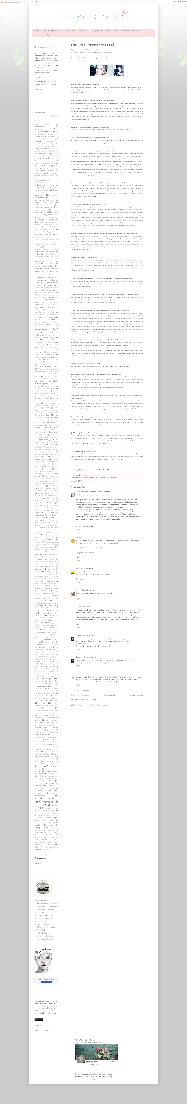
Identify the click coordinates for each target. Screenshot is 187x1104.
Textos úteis (70, 31)
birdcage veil (40, 185)
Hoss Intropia (53, 427)
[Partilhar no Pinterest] (81, 481)
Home (36, 31)
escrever (45, 357)
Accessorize (40, 127)
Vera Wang (39, 783)
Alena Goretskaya (40, 139)
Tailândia (37, 752)
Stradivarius (49, 742)
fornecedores (49, 379)
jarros (56, 447)
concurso (52, 271)
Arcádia (47, 163)
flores (47, 376)
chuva (45, 256)
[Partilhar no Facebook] (79, 481)
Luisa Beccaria (51, 525)
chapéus (52, 251)
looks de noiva (47, 517)
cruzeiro (51, 310)
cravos (37, 302)
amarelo (38, 149)
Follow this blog (46, 982)
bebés (37, 178)
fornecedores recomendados (99, 478)
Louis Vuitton (40, 520)
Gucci (48, 415)
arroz (39, 166)
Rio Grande (39, 693)
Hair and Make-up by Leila (47, 904)
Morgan (55, 591)
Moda (44, 583)
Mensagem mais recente (80, 695)
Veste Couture (40, 788)
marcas (37, 549)
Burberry (37, 207)
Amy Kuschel (48, 151)
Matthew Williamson (49, 561)
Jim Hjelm (40, 461)
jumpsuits (38, 474)
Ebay (56, 340)
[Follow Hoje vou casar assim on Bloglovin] (43, 972)
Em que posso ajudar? (100, 31)
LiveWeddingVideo (50, 508)
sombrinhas (54, 735)
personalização (40, 645)
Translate (52, 84)
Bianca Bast (51, 183)
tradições (49, 769)
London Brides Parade (42, 515)
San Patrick (39, 710)
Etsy (47, 359)
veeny (78, 674)
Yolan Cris (48, 840)
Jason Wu (48, 449)
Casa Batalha (40, 232)
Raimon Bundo (42, 674)
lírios (38, 508)
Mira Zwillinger (50, 581)
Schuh (36, 727)
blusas (37, 188)
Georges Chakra (50, 396)
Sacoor (45, 708)
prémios (53, 659)
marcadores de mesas (44, 547)
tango (54, 751)
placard (45, 649)
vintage (38, 828)
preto (37, 664)
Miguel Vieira (39, 581)
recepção (37, 681)
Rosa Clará (53, 701)
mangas (48, 540)
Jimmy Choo (52, 461)
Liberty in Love (41, 500)
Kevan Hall (38, 483)
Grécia (40, 415)
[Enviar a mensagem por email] (73, 481)
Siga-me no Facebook (131, 31)
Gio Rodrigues (49, 403)
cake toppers (53, 217)
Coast (52, 266)
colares (37, 268)
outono (47, 623)
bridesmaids (39, 205)
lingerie (37, 505)
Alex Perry (52, 139)
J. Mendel (52, 445)
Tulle (36, 776)
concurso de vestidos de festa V (46, 288)
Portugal (49, 657)
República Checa (41, 688)
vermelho (38, 786)
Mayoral (37, 564)
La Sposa (52, 488)
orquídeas (50, 618)
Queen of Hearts (83, 636)
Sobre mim (83, 31)
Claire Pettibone (49, 264)
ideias (50, 432)
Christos (37, 256)
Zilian (37, 847)
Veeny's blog (41, 921)
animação (45, 153)
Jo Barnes (38, 464)
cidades (42, 259)
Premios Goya (40, 661)
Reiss (51, 684)
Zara (50, 845)
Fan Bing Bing (51, 364)
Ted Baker (46, 754)
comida (37, 271)
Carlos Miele (47, 227)
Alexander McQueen (44, 141)
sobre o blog (40, 735)
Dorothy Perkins (49, 337)
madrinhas (50, 532)
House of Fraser (44, 430)
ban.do (37, 173)
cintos (52, 261)
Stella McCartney (43, 737)
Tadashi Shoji (50, 749)
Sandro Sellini (42, 713)
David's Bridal (51, 314)
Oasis (37, 610)
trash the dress (52, 771)
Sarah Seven (51, 725)
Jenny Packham (41, 457)
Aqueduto (38, 163)
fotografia (113, 478)
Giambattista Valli (44, 401)
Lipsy (45, 505)
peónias (38, 642)
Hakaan (40, 417)
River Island (50, 693)
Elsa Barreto (50, 350)
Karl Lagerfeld (51, 476)
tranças (37, 771)
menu (46, 576)
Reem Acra (39, 684)
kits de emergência (50, 483)
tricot (41, 774)
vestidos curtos (43, 791)
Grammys (44, 413)
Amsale (37, 151)
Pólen (48, 654)
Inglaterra (38, 437)
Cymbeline (38, 312)
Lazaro (56, 493)
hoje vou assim (42, 942)
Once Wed (41, 930)
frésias (55, 391)
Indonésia (53, 435)
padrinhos (46, 625)
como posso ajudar (42, 73)
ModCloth (53, 583)
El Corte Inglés (40, 345)
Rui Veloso (54, 705)
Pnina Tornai (39, 654)
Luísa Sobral (39, 527)
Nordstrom (39, 605)
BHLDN (38, 183)
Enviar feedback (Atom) (89, 699)
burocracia (46, 207)
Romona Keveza (48, 698)
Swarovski (38, 749)
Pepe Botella (50, 642)
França (46, 386)
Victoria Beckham (41, 823)
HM (43, 423)
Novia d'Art (52, 605)
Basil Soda (54, 173)
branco (37, 202)
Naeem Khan (46, 598)
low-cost (54, 520)
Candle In (42, 222)
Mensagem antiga (136, 695)
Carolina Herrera (48, 229)
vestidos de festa (46, 798)
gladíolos (37, 408)
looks (55, 515)
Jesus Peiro (45, 459)
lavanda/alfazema (44, 493)
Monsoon (42, 591)
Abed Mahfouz (42, 124)
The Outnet (51, 759)
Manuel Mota (51, 545)
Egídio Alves (51, 342)
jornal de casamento (49, 471)
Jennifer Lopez (40, 454)
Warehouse (39, 835)
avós (50, 168)
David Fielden (50, 312)
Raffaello (55, 671)
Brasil (51, 202)
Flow (54, 376)
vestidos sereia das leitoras (47, 815)
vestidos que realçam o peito (46, 813)
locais (37, 513)
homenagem (39, 425)
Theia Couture (39, 761)
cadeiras (41, 217)
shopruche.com (39, 732)
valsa (56, 778)
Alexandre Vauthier (41, 144)
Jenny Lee (52, 454)
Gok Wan (47, 408)
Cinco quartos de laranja (46, 924)
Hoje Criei (40, 913)
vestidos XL (39, 820)
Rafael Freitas (45, 671)
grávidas (55, 413)
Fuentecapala (43, 393)
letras (52, 498)
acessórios (39, 129)
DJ (45, 332)
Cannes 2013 (52, 222)
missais (37, 583)
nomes (54, 603)
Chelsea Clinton (50, 254)
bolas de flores (41, 190)
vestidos (52, 788)
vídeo (51, 825)
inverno (44, 440)
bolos (55, 190)
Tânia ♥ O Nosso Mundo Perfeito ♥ (90, 492)
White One (47, 837)
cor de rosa (53, 292)
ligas (53, 500)
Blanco (52, 185)
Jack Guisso (38, 447)
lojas (52, 513)
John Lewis (47, 469)
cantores (37, 224)
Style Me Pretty (43, 933)
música (49, 593)
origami (52, 615)
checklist (37, 254)
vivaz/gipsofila (40, 832)
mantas (55, 542)
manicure (48, 542)
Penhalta (37, 640)
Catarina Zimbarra (50, 244)
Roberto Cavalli (41, 696)
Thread (49, 761)
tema (56, 754)
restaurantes (51, 691)
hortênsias (39, 427)
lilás (51, 503)
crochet (37, 310)
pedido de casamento (42, 635)
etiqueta (40, 359)
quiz (36, 671)
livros (36, 510)
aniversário (54, 153)
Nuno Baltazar (40, 608)
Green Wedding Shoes (45, 936)
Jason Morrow (91, 1076)
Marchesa (38, 552)
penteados (48, 640)
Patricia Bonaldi (50, 632)
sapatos (38, 718)
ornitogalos (38, 618)
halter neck (52, 418)
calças (41, 220)
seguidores (45, 727)
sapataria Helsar (49, 715)
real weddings (43, 679)
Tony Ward (52, 766)
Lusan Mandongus (52, 527)
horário (51, 425)
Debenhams (39, 317)
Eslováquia (54, 357)
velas (53, 781)
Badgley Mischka (47, 171)
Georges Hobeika (41, 398)
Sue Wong (46, 744)
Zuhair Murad (40, 849)
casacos (54, 232)
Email (116, 31)
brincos (51, 205)
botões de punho (48, 193)
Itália (46, 442)
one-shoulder (52, 610)
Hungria (43, 432)
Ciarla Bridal (54, 256)
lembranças (41, 498)
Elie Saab (53, 345)
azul (56, 168)
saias (52, 708)
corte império (48, 297)
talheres (46, 751)
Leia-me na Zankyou (42, 35)
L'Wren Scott (42, 488)
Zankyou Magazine (44, 918)
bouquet (39, 195)
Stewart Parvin (49, 739)
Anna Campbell (41, 156)
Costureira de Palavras (46, 910)
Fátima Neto (39, 367)
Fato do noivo (52, 367)
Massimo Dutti (42, 559)
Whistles (37, 837)
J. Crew (43, 445)
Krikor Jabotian (40, 486)
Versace (51, 786)
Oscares (37, 623)
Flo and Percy (47, 374)
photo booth (47, 647)
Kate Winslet (39, 481)
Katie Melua (52, 481)
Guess (56, 415)
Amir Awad (51, 148)
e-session (47, 340)
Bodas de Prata (50, 187)
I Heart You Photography (47, 907)
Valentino (49, 778)
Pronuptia (53, 669)
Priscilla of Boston (50, 664)
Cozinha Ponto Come (45, 915)
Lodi (45, 512)
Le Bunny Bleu (42, 495)
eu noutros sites (51, 362)
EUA (40, 364)
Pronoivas (52, 666)
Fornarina (38, 379)
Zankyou (38, 845)
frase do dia (50, 389)
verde (52, 783)
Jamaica (48, 447)
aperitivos (52, 161)
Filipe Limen (41, 371)
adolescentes (39, 132)
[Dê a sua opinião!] (75, 481)
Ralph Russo (54, 674)
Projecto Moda (40, 666)
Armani (56, 163)
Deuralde (40, 324)
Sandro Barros (53, 710)
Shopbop (52, 730)
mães (37, 535)
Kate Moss (52, 478)
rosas (43, 703)
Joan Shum (48, 464)
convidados (41, 290)
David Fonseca (39, 314)
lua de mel (44, 523)
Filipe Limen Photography (47, 927)
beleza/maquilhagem (43, 180)
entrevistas (84, 478)
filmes (37, 374)
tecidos (37, 754)
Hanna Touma (44, 420)
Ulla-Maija (39, 778)
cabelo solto (53, 215)
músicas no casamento (44, 596)
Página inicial (109, 695)
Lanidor (38, 491)
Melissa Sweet (50, 564)
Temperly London (44, 756)
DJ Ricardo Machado (91, 50)
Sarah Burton (39, 725)
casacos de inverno (47, 234)
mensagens (38, 576)
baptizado (45, 173)
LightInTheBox (40, 503)
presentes (52, 661)
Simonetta (51, 732)
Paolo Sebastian (49, 627)
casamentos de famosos (46, 237)
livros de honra (48, 510)
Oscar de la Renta (44, 620)
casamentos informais (44, 242)
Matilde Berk (82, 58)
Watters (52, 835)
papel (37, 630)
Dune (37, 340)
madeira (42, 530)
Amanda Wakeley (50, 146)
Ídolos (37, 435)
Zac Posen (52, 842)
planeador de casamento (46, 652)
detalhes (55, 322)
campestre (54, 220)
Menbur (37, 566)
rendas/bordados (43, 686)
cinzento (37, 263)
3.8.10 (78, 530)
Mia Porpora (51, 578)
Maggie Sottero (50, 535)
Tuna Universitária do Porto (49, 776)
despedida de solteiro (42, 322)
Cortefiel (37, 300)
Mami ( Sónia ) (82, 590)
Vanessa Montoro (42, 781)
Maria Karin (47, 554)
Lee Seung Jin (53, 495)
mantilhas (40, 544)
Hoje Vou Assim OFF (45, 939)
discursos (47, 327)
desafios (52, 320)
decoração (53, 317)
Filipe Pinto (52, 371)
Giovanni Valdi (40, 405)
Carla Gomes (47, 224)
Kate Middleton (40, 479)
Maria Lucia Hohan (52, 557)
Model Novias (40, 586)
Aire (50, 132)
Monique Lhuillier (52, 588)
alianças (53, 144)
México (40, 579)
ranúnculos (50, 676)
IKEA (44, 435)
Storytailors (38, 742)
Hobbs (52, 423)
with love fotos (82, 568)
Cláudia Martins (40, 266)
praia (44, 659)
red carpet (49, 681)
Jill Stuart (55, 459)
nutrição (52, 608)
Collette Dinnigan (49, 268)
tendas (56, 756)
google (45, 410)
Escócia (37, 357)
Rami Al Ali (40, 676)
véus (51, 820)
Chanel (41, 251)
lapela (47, 491)
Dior (56, 324)
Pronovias (39, 669)
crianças (50, 307)
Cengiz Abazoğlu (42, 249)
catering (38, 247)
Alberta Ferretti (40, 136)
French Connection (41, 391)
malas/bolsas (50, 537)
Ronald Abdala (40, 701)
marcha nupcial (50, 549)
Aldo (52, 136)
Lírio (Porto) (54, 505)
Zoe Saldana (50, 847)
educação (40, 342)
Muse (39, 593)
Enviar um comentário (82, 690)
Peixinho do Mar (49, 637)
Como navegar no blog (52, 31)
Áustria (43, 168)
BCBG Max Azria (45, 175)
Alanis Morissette (49, 134)
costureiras (49, 300)
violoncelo (38, 830)
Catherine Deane (52, 247)
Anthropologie (53, 156)
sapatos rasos (48, 723)
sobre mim (48, 70)
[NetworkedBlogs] (46, 979)
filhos (56, 369)
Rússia (39, 708)
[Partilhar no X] (77, 481)
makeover (38, 537)
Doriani (37, 337)
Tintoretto (46, 764)
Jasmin (40, 449)
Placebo (55, 649)
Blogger (93, 1079)
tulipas (51, 774)
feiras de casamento (45, 369)
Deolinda (42, 320)
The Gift (40, 759)
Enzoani (49, 352)
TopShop (37, 769)
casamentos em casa (47, 239)
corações (41, 295)
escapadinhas (49, 355)
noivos (45, 603)
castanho (38, 244)
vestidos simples (43, 818)
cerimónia (54, 249)
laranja (55, 491)
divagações (41, 329)
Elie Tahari (44, 347)
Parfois (46, 630)
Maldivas (37, 540)
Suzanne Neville (49, 747)
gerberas (55, 398)
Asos (46, 166)
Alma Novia (38, 146)
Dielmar (49, 324)
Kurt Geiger (53, 486)
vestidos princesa (49, 810)
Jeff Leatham (48, 452)
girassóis (52, 405)
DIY (36, 333)
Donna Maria (50, 335)
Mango (37, 542)
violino (52, 828)
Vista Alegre (50, 830)
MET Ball (55, 576)
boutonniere (50, 200)
